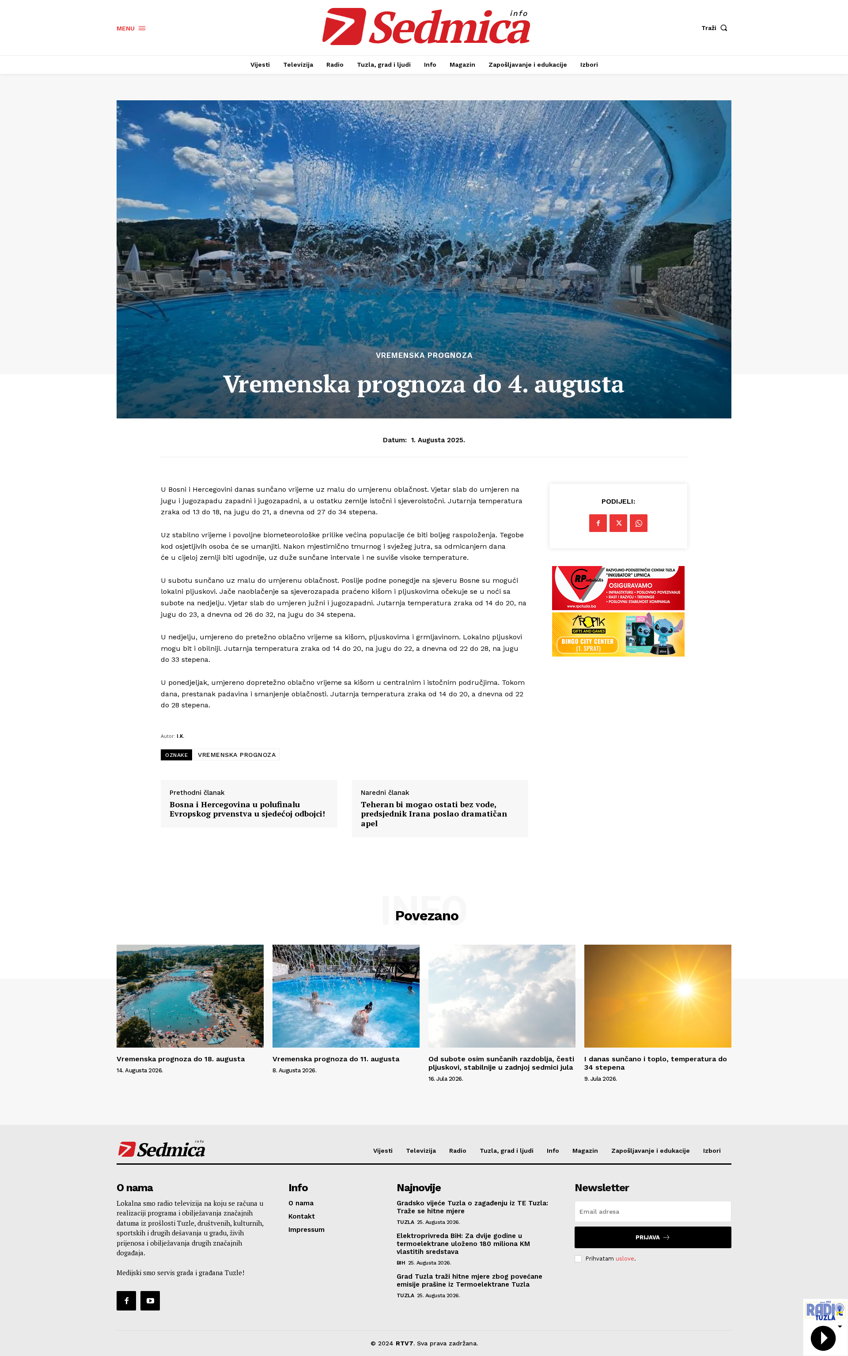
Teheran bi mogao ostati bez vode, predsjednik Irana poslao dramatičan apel (434, 814)
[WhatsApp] (638, 523)
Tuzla (405, 1222)
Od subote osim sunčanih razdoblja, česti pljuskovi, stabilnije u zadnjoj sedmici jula (501, 1063)
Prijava (648, 1237)
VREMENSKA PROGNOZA (237, 754)
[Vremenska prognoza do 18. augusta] (190, 996)
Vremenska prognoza (424, 355)
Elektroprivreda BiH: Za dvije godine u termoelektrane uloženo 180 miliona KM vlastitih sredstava (463, 1244)
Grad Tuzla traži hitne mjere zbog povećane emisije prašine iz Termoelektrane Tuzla (469, 1280)
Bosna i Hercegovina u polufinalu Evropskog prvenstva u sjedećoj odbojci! (247, 809)
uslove (625, 1258)
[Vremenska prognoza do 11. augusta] (346, 996)
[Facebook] (598, 523)
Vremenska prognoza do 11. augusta (336, 1059)
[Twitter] (618, 523)
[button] (716, 28)
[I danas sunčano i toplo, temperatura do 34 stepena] (657, 996)
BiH (401, 1263)
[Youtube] (150, 1300)
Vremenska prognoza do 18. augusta (181, 1059)
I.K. (180, 736)
